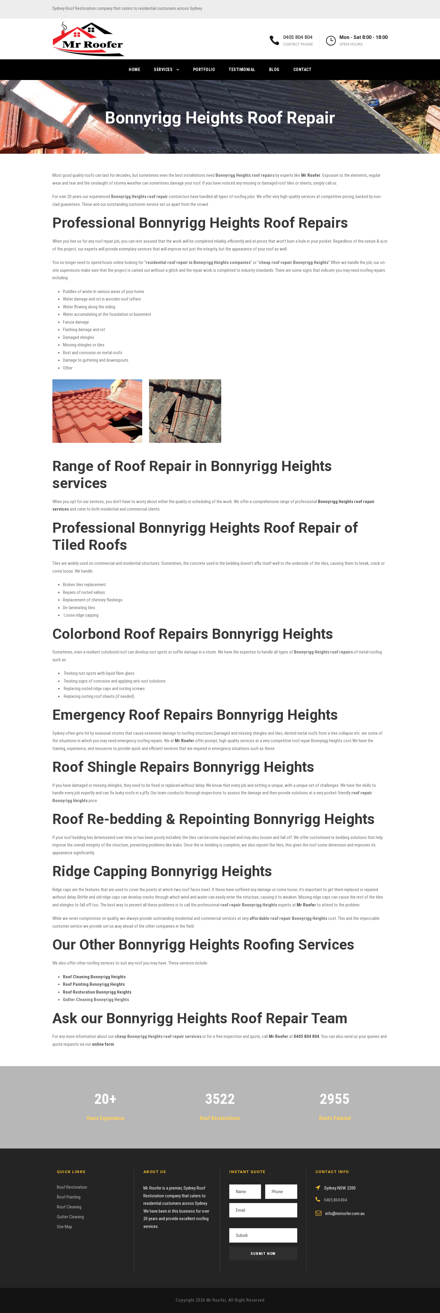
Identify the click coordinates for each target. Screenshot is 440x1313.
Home (134, 69)
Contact (302, 69)
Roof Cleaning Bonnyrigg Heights (94, 977)
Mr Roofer (278, 1036)
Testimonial (242, 69)
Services (163, 69)
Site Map (64, 1226)
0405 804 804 (297, 37)
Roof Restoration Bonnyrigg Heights (97, 992)
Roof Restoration (72, 1187)
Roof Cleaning (69, 1207)
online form (103, 1044)
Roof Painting (69, 1197)
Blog (274, 69)
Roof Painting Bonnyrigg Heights (94, 984)
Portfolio (204, 69)
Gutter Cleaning (70, 1217)
